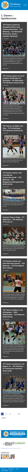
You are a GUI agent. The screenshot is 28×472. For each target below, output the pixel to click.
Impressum (3, 468)
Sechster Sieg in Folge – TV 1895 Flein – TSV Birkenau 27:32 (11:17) (13, 219)
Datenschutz (11, 468)
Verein (17, 468)
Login (11, 470)
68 (18, 414)
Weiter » (4, 418)
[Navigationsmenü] (25, 5)
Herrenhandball (4, 470)
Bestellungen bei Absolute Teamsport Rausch (11, 448)
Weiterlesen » (6, 68)
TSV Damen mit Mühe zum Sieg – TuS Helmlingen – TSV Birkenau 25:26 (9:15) (13, 128)
